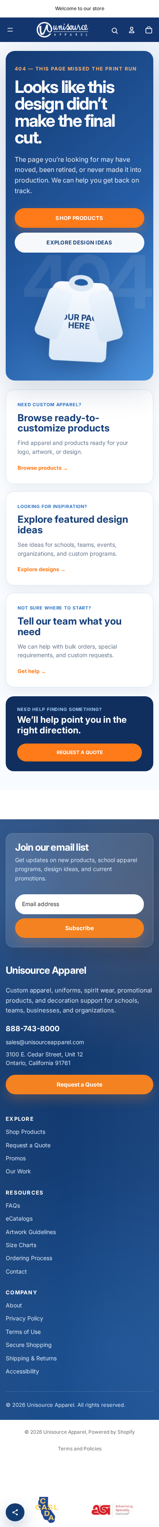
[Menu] (10, 29)
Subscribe (79, 927)
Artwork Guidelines (31, 1231)
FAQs (13, 1205)
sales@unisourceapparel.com (45, 1042)
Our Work (18, 1171)
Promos (16, 1158)
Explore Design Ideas (79, 242)
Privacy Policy (24, 1318)
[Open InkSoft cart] (149, 30)
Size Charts (21, 1244)
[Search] (114, 30)
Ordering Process (29, 1257)
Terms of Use (23, 1331)
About (14, 1305)
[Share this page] (15, 1512)
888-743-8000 (33, 1028)
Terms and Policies (80, 1449)
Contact (16, 1271)
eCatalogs (19, 1218)
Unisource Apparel (64, 1432)
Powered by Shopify (111, 1432)
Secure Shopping (29, 1344)
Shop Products (79, 218)
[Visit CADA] (46, 1510)
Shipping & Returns (31, 1358)
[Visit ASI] (112, 1510)
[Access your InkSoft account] (132, 30)
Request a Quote (80, 752)
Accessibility (22, 1371)
